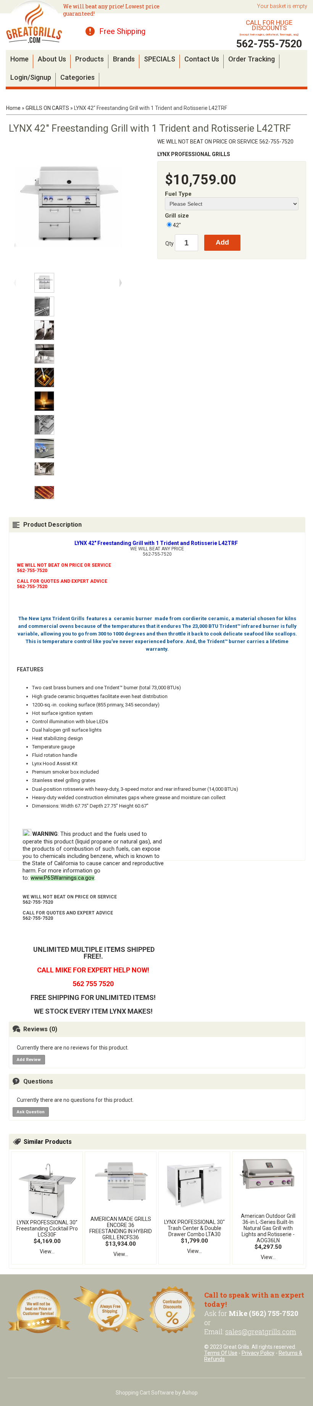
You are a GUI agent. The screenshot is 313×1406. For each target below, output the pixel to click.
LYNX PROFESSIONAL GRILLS (193, 154)
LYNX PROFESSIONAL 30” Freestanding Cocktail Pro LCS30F (47, 1228)
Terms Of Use (220, 1353)
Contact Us (201, 59)
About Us (52, 59)
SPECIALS (159, 59)
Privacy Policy (258, 1353)
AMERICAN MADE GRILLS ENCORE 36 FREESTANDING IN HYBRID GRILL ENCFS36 (120, 1228)
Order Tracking (251, 59)
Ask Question (31, 1111)
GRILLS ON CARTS (47, 108)
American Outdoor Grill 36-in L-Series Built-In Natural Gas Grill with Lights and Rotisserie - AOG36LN (268, 1228)
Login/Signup (30, 77)
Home (19, 59)
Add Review (29, 1059)
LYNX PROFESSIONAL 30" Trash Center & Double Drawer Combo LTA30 (194, 1228)
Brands (124, 59)
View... (47, 1251)
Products (89, 59)
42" (177, 225)
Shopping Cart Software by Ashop (157, 1393)
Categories (77, 77)
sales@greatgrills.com (260, 1331)
